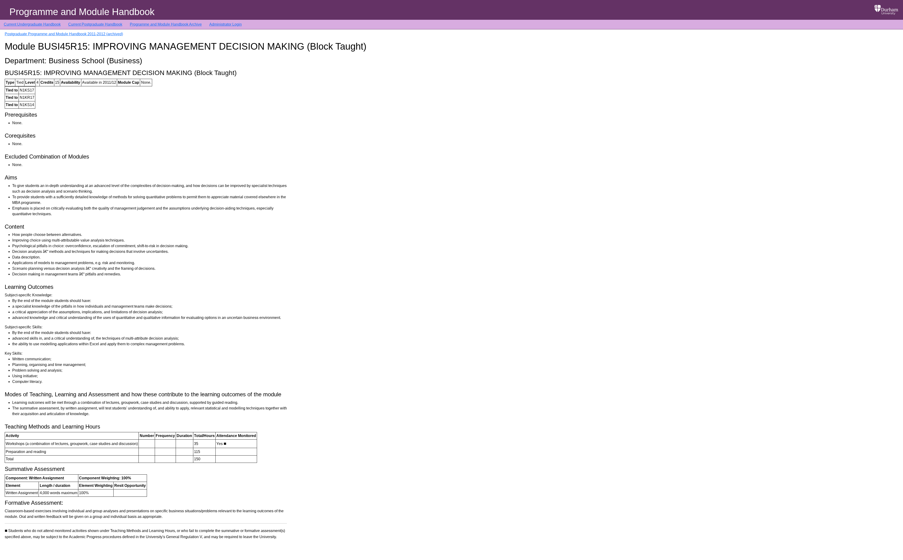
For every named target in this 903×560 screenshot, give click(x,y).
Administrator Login (225, 24)
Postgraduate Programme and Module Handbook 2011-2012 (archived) (64, 34)
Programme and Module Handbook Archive (166, 24)
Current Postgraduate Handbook (95, 24)
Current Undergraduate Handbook (32, 24)
